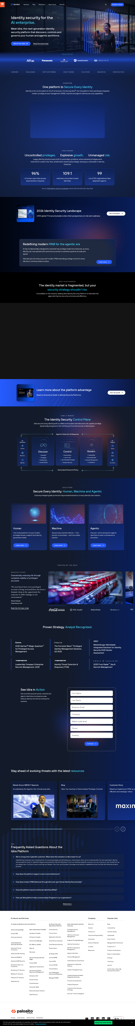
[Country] (91, 735)
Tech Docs (110, 961)
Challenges (30, 72)
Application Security (55, 937)
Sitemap (109, 958)
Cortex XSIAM (53, 957)
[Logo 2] (50, 61)
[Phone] (91, 728)
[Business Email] (91, 707)
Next (123, 829)
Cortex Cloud (53, 933)
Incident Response (72, 984)
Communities (111, 928)
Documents (39, 1017)
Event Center (111, 939)
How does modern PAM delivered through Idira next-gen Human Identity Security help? (49, 882)
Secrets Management (73, 957)
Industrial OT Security (17, 977)
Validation (101, 72)
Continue (90, 743)
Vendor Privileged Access (74, 970)
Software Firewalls (34, 937)
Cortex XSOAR (53, 965)
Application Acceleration (36, 966)
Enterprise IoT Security (18, 970)
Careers (90, 928)
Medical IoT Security (17, 974)
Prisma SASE (33, 963)
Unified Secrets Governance (75, 960)
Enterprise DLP (33, 976)
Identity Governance (73, 944)
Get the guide (115, 392)
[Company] (91, 714)
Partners (62, 4)
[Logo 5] (108, 61)
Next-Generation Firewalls (37, 929)
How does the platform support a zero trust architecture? (38, 874)
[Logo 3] (71, 61)
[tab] (56, 610)
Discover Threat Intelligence (75, 993)
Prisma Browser (34, 983)
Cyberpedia (110, 935)
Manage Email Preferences (115, 943)
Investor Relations (93, 943)
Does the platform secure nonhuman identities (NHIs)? (36, 890)
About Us (91, 924)
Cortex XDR (52, 961)
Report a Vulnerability (113, 954)
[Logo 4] (91, 61)
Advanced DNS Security (18, 961)
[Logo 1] (30, 61)
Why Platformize (49, 72)
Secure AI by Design (17, 929)
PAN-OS (31, 948)
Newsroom (91, 950)
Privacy (13, 1017)
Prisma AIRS (14, 933)
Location (90, 946)
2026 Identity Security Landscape (58, 188)
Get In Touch (52, 4)
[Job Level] (91, 721)
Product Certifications (114, 950)
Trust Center (21, 1017)
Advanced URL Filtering (18, 953)
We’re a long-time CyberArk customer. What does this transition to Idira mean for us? (48, 857)
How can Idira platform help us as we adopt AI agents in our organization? (43, 898)
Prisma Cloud (53, 948)
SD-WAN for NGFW (35, 944)
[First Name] (91, 693)
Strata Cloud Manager (35, 941)
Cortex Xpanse (53, 968)
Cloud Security (53, 929)
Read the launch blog (40, 43)
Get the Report (114, 213)
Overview (14, 72)
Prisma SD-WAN (34, 987)
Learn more (103, 262)
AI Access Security (16, 937)
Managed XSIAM (53, 978)
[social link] (86, 1018)
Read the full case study (20, 608)
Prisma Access (33, 979)
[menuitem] (16, 4)
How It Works (68, 72)
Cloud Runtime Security (56, 944)
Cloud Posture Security (56, 941)
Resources (42, 4)
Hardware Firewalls (35, 933)
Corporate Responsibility (95, 935)
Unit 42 (109, 965)
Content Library (112, 931)
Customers (91, 939)
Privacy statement (40, 1024)
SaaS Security (15, 981)
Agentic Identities (72, 953)
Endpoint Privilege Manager (75, 940)
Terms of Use (31, 1017)
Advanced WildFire (16, 957)
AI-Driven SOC (53, 953)
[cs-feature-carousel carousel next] (131, 587)
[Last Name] (91, 700)
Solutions (26, 4)
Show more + (67, 904)
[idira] (15, 4)
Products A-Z (111, 946)
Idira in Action (118, 72)
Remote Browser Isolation (37, 990)
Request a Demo (117, 4)
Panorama (32, 952)
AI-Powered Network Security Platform (23, 924)
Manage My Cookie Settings (103, 1022)
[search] (106, 4)
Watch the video (19, 43)
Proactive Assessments (74, 980)
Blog (34, 4)
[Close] (132, 1023)
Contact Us (91, 931)
